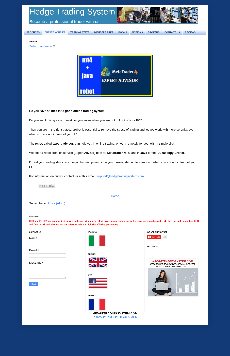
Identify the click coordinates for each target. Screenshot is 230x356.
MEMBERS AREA (103, 32)
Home (115, 196)
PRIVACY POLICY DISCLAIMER (115, 317)
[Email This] (40, 186)
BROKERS (153, 32)
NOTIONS (137, 32)
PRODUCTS (33, 32)
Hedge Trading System (72, 11)
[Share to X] (46, 186)
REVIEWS (190, 32)
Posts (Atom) (56, 203)
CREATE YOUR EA (55, 32)
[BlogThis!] (43, 186)
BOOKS (122, 32)
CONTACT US (172, 32)
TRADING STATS (79, 32)
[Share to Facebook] (50, 186)
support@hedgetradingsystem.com (120, 176)
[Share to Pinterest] (53, 186)
